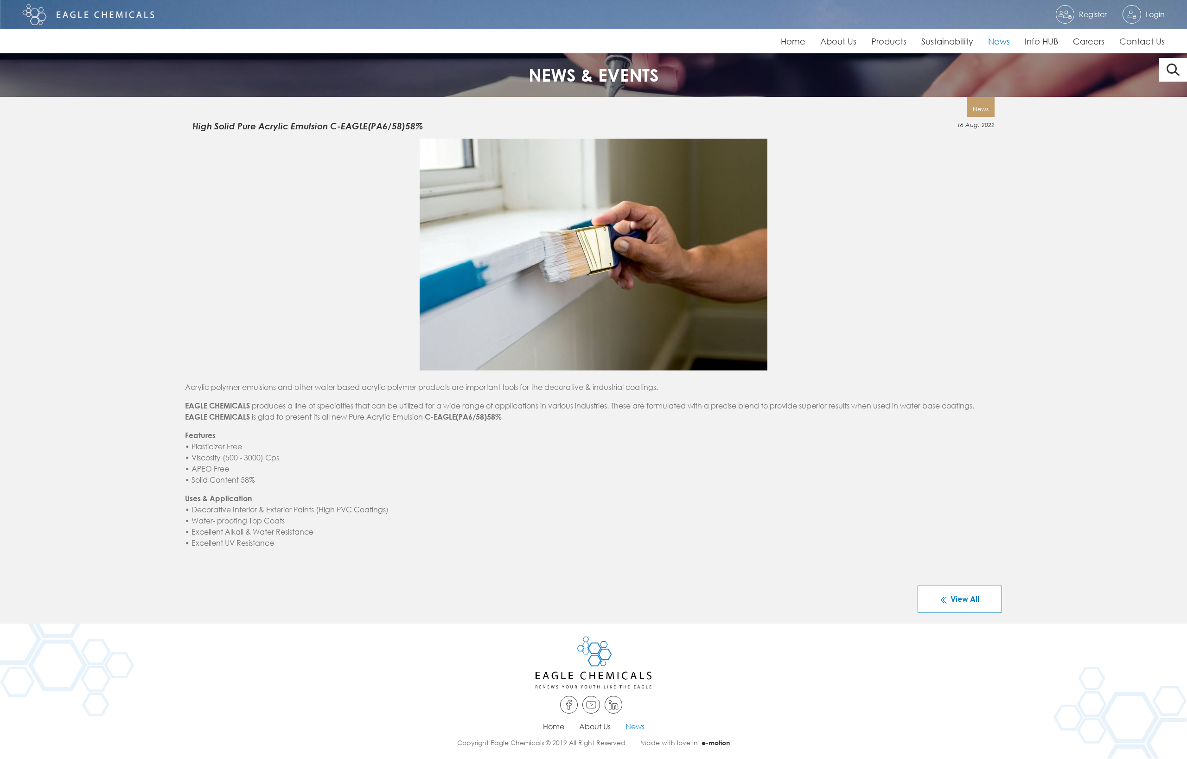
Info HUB (1041, 41)
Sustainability (947, 41)
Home (793, 41)
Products (888, 41)
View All (965, 598)
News (999, 41)
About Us (838, 41)
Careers (1088, 41)
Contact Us (1142, 41)
